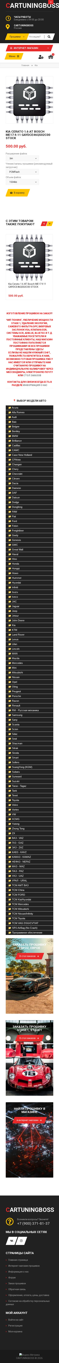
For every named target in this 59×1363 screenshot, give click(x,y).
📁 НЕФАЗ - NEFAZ (19, 861)
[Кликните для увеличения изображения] (29, 99)
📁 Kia (11, 625)
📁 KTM (12, 629)
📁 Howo (13, 573)
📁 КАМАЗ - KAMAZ (19, 857)
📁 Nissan (14, 677)
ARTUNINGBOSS (29, 5)
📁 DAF (12, 492)
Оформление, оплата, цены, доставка (28, 1295)
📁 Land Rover (16, 634)
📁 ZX (11, 833)
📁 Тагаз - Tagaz (17, 786)
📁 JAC (12, 601)
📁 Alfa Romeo (16, 412)
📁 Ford (12, 521)
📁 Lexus (13, 639)
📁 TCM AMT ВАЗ (18, 885)
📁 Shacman (15, 743)
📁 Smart (13, 757)
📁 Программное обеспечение (25, 932)
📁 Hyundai (14, 582)
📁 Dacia (13, 483)
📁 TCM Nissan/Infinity (20, 913)
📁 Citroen (14, 478)
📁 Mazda (13, 658)
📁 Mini (12, 667)
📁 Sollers (13, 762)
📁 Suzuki (13, 781)
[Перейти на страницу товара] (29, 257)
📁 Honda (13, 563)
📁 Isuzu (13, 592)
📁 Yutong (13, 823)
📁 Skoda (13, 752)
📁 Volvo (13, 804)
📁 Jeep (12, 611)
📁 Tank (12, 790)
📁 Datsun (14, 497)
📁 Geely (13, 535)
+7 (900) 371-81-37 (33, 1223)
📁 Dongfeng (15, 507)
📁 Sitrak (13, 748)
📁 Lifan (12, 644)
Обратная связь (17, 1289)
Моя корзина (15, 1331)
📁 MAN (13, 653)
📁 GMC (13, 544)
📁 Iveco (13, 596)
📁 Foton (13, 525)
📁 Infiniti (13, 587)
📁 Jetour (13, 615)
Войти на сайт (15, 1319)
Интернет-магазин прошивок (24, 1266)
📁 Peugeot (14, 691)
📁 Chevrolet (15, 473)
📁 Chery (13, 469)
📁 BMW (13, 436)
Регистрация (15, 1325)
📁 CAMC (13, 450)
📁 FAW (12, 511)
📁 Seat (12, 738)
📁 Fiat (12, 516)
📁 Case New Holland (20, 455)
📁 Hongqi (14, 568)
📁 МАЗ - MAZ (16, 866)
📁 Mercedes (15, 663)
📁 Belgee (13, 426)
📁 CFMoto (14, 459)
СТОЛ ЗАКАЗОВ (32, 375)
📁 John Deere (16, 620)
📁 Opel (12, 682)
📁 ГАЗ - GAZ (15, 842)
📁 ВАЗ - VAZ (15, 838)
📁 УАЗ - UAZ (16, 875)
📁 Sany (13, 719)
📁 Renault (14, 705)
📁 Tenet (13, 795)
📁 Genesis (14, 540)
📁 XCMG (14, 819)
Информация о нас (18, 1271)
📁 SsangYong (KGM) (20, 767)
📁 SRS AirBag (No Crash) (22, 927)
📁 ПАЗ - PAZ (16, 871)
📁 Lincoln (14, 648)
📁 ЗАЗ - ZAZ (15, 847)
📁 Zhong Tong (16, 828)
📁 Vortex (13, 809)
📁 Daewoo (14, 488)
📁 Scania (13, 724)
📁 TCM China (16, 890)
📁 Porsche (14, 696)
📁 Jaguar (13, 606)
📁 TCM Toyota (16, 918)
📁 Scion (13, 729)
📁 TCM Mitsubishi (18, 909)
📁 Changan (15, 464)
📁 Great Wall (15, 549)
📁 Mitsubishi (15, 672)
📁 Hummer (14, 577)
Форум (12, 1277)
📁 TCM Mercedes (18, 904)
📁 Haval (13, 554)
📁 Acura (13, 407)
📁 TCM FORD (16, 894)
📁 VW (12, 814)
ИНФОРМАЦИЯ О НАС (35, 385)
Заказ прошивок (17, 1283)
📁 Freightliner (16, 530)
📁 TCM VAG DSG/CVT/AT (23, 923)
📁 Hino (12, 559)
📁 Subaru (14, 771)
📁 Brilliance (15, 440)
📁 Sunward (14, 776)
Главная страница (18, 1260)
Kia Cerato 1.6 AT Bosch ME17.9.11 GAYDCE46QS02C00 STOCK (27, 285)
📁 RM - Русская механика (23, 710)
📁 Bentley (14, 431)
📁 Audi (12, 417)
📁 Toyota (13, 800)
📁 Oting (13, 686)
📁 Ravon (13, 700)
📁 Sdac (13, 734)
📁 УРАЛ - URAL (17, 880)
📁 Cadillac (14, 445)
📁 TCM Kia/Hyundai (19, 899)
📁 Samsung (15, 715)
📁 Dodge (13, 502)
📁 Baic (12, 421)
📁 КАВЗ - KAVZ (17, 852)
